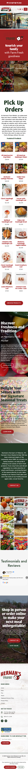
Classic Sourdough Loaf (7, 199)
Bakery (21, 84)
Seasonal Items (21, 68)
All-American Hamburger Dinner (21, 156)
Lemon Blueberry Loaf (7, 287)
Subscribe (5, 743)
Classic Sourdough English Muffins (7, 266)
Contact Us (14, 485)
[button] (18, 9)
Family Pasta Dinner (21, 177)
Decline (20, 767)
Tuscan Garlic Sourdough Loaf (21, 199)
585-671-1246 (8, 716)
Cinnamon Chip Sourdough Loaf (7, 242)
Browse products (14, 303)
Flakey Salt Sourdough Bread (21, 221)
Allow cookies (10, 767)
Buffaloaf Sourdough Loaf (7, 221)
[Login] (20, 9)
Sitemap (18, 757)
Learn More (7, 365)
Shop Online (14, 646)
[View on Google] (4, 572)
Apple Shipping (7, 68)
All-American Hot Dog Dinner (7, 156)
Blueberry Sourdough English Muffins (21, 243)
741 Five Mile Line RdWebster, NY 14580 (9, 712)
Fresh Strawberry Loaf (21, 266)
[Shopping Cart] (22, 9)
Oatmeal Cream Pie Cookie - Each (21, 287)
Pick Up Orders (7, 84)
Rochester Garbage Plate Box (7, 177)
